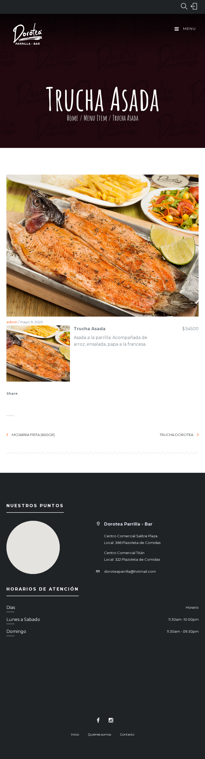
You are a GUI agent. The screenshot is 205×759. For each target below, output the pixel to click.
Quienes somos (99, 734)
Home (72, 118)
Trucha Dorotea (176, 435)
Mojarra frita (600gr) (33, 435)
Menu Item (95, 118)
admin (11, 322)
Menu (189, 28)
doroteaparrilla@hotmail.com (130, 571)
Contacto (127, 734)
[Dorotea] (27, 35)
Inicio (75, 734)
